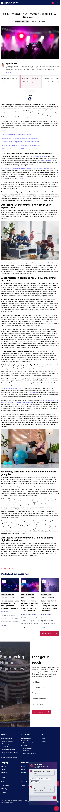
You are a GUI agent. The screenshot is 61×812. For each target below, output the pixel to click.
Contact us (4, 772)
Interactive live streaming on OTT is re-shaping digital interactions (23, 149)
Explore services (35, 778)
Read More (4, 625)
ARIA (43, 738)
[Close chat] (56, 808)
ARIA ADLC (45, 741)
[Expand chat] (54, 765)
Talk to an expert (35, 781)
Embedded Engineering (8, 750)
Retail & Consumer (26, 746)
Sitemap (3, 793)
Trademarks (24, 789)
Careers (3, 769)
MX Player (32, 392)
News (23, 769)
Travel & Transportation (28, 753)
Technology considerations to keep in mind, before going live (21, 145)
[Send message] (54, 797)
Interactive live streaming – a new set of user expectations (20, 138)
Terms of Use (25, 781)
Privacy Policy (5, 785)
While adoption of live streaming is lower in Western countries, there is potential (25, 168)
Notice (3, 781)
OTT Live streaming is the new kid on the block (17, 134)
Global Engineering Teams (9, 757)
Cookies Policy (25, 785)
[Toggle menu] (57, 2)
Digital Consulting (6, 738)
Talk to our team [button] (51, 803)
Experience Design (7, 741)
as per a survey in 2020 (47, 160)
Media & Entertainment (30, 743)
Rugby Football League (10, 388)
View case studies (45, 778)
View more (9, 72)
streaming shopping (41, 156)
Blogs (23, 766)
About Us (3, 766)
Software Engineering (7, 744)
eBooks (23, 772)
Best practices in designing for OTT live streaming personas (20, 142)
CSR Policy (4, 789)
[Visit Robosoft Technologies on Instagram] (57, 801)
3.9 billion (21, 178)
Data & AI (5, 747)
